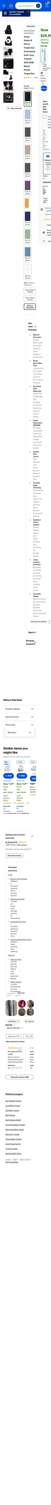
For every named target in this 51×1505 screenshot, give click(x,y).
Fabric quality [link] (15, 982)
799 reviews (22, 845)
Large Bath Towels (12, 1106)
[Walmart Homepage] (11, 6)
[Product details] (32, 709)
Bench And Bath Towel (14, 1129)
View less (20, 993)
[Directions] (32, 725)
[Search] (38, 6)
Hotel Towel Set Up (13, 1144)
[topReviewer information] (21, 1068)
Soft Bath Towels (12, 1110)
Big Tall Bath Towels (13, 1101)
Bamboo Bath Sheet (13, 1153)
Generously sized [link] (17, 899)
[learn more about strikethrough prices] (48, 40)
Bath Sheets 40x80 (13, 1120)
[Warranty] (30, 732)
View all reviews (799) (20, 1077)
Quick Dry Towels (12, 1134)
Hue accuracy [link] (15, 959)
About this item (12, 700)
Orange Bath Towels (13, 1139)
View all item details (38, 621)
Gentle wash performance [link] (20, 939)
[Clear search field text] (34, 5)
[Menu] (4, 6)
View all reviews (14, 855)
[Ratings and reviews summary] (32, 835)
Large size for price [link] (18, 921)
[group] (35, 77)
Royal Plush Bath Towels (15, 1125)
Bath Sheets (10, 1115)
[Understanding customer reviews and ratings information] (30, 849)
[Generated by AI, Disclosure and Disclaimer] (16, 995)
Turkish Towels (11, 1149)
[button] (30, 326)
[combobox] (28, 5)
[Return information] (42, 83)
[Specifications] (32, 717)
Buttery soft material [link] (18, 879)
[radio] (28, 99)
